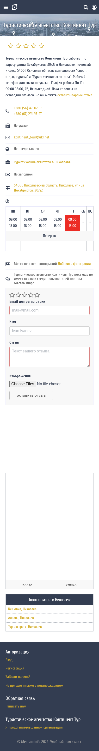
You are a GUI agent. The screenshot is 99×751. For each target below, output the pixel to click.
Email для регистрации (27, 301)
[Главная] (14, 7)
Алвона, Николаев (21, 618)
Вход (9, 660)
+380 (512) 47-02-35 (28, 108)
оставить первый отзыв (74, 95)
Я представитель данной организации (34, 727)
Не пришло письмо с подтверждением (34, 685)
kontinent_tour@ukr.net (32, 137)
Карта (27, 584)
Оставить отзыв (31, 395)
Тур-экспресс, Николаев (25, 627)
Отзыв (14, 342)
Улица (71, 584)
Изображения (20, 376)
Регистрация (15, 668)
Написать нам (16, 706)
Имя (12, 322)
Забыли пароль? (18, 677)
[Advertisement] (42, 441)
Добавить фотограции (74, 264)
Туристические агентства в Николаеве (42, 162)
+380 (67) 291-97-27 (28, 114)
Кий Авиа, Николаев (22, 609)
